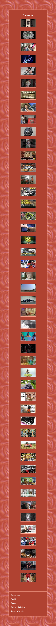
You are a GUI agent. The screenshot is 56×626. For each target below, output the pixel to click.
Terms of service (18, 611)
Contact (14, 603)
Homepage (15, 595)
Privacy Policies (18, 607)
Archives (14, 599)
